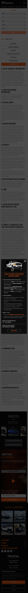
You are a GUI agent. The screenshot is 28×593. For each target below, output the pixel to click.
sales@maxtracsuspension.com (16, 314)
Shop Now (14, 330)
